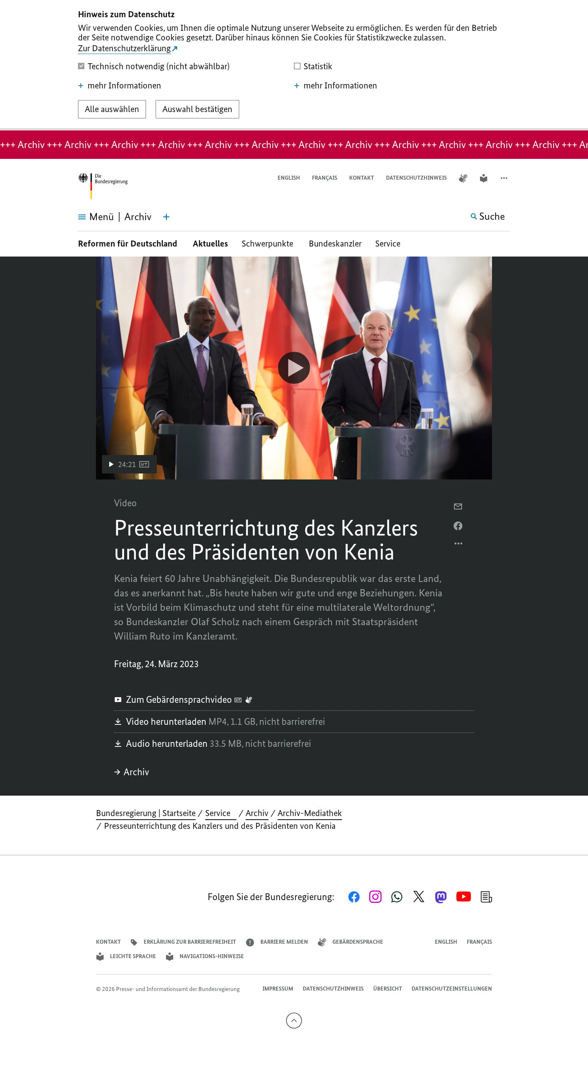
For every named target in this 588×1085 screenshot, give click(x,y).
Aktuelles (210, 243)
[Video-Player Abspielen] (294, 368)
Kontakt (361, 177)
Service (390, 243)
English (289, 177)
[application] (294, 368)
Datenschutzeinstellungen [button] (452, 988)
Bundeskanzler (335, 243)
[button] (504, 178)
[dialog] (294, 65)
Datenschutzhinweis (416, 177)
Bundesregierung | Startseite (146, 813)
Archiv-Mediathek (310, 813)
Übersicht (387, 988)
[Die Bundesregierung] (103, 186)
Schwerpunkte (268, 243)
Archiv (136, 772)
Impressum (277, 988)
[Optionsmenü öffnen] (459, 545)
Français (324, 177)
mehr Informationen (124, 85)
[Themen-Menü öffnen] (166, 217)
